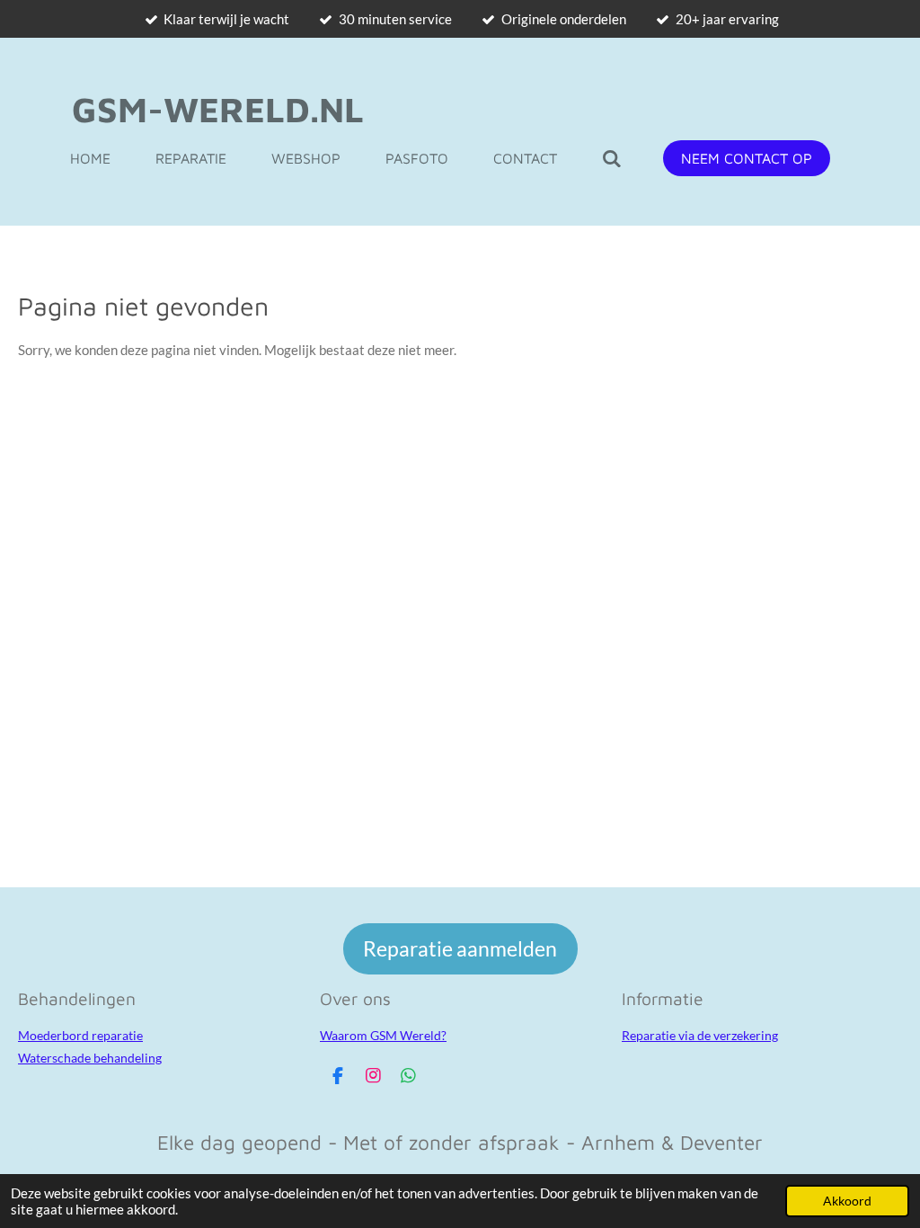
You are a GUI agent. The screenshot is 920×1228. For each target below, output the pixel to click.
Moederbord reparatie (80, 1035)
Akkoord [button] (847, 1201)
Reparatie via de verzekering (700, 1035)
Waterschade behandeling (90, 1057)
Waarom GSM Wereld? (383, 1035)
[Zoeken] (612, 158)
